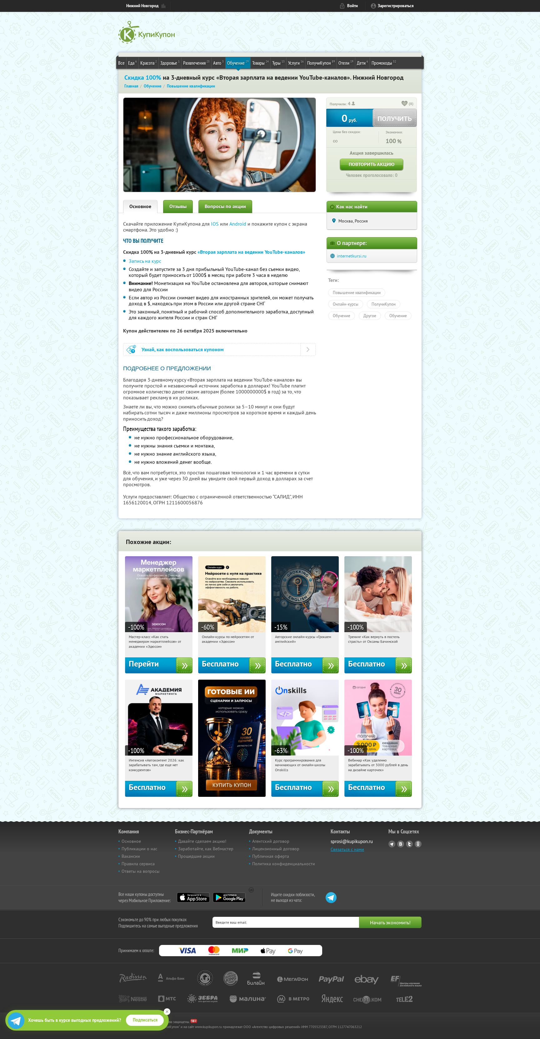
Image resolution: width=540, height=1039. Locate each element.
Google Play (229, 897)
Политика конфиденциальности (283, 864)
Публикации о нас (139, 849)
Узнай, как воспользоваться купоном (183, 349)
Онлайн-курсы (345, 304)
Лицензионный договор (275, 849)
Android (238, 224)
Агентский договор (270, 841)
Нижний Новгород (142, 5)
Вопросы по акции (225, 206)
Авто (218, 62)
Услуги (296, 62)
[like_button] (405, 104)
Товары (260, 62)
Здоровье (170, 62)
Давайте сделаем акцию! (202, 841)
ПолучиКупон (321, 62)
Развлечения (196, 62)
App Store (193, 897)
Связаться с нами (347, 849)
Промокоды (384, 62)
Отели (345, 62)
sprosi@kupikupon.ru (352, 841)
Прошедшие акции (196, 856)
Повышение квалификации (357, 292)
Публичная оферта (270, 856)
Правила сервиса (138, 864)
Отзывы (178, 206)
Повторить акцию (371, 164)
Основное (140, 206)
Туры (278, 62)
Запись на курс (145, 261)
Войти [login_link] (352, 5)
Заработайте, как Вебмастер (205, 849)
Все (121, 63)
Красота (148, 62)
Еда (132, 62)
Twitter (409, 844)
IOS (215, 224)
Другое (369, 315)
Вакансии (131, 856)
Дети (362, 62)
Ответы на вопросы (140, 871)
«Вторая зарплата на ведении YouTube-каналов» (251, 252)
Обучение (238, 62)
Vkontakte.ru (400, 844)
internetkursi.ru (352, 256)
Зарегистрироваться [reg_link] (396, 5)
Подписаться (145, 1020)
